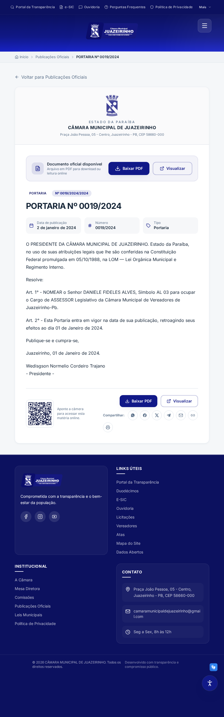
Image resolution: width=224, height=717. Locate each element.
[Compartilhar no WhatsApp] (133, 415)
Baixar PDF (133, 168)
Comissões (24, 597)
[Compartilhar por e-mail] (181, 415)
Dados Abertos (129, 552)
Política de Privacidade (35, 623)
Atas (120, 534)
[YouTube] (54, 516)
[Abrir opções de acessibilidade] (209, 683)
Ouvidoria (125, 508)
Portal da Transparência (137, 482)
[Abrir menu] (204, 25)
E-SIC (121, 499)
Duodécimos (127, 490)
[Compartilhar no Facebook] (145, 415)
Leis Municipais (28, 614)
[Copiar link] (193, 415)
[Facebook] (25, 516)
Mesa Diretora (27, 588)
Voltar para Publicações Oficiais (54, 77)
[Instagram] (40, 516)
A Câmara (24, 579)
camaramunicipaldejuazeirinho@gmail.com (167, 614)
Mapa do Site (128, 543)
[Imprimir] (108, 427)
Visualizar (175, 168)
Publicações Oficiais (52, 57)
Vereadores (126, 525)
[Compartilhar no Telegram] (169, 415)
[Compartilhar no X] (157, 415)
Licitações (125, 517)
